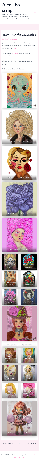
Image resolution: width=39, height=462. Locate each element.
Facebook (14, 53)
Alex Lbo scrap (11, 7)
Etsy (14, 48)
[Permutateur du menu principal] (34, 12)
